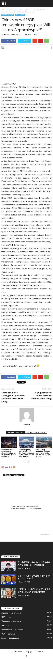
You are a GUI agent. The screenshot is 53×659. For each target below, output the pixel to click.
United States (7, 15)
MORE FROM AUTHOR (36, 432)
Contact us (39, 652)
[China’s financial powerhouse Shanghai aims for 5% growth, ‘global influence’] (9, 442)
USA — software (8, 634)
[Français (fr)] (10, 467)
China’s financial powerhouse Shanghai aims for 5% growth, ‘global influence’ (8, 453)
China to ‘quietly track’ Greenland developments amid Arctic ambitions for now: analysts (26, 453)
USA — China (20, 15)
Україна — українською (11, 621)
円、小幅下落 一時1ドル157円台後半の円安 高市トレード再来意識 (34, 563)
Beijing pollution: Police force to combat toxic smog (41, 395)
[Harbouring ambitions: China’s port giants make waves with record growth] (44, 442)
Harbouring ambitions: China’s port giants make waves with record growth (43, 453)
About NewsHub (16, 652)
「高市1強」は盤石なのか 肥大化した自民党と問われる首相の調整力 (34, 590)
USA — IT (5, 625)
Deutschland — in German (12, 630)
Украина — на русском (11, 613)
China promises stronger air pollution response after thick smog (13, 397)
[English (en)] (2, 467)
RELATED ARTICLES (15, 432)
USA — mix (6, 617)
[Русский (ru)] (6, 467)
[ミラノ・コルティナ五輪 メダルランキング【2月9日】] (8, 579)
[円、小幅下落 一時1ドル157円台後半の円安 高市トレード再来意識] (8, 566)
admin (6, 34)
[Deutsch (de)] (14, 467)
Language (28, 652)
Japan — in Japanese (10, 638)
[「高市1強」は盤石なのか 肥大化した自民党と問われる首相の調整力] (8, 593)
